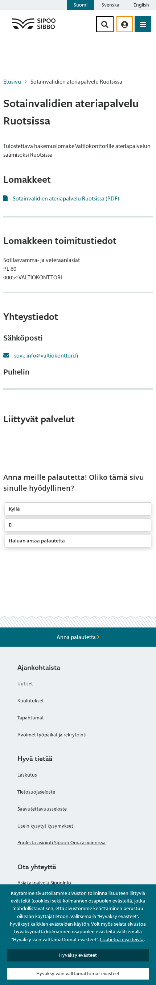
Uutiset (25, 683)
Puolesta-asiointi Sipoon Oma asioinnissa (61, 842)
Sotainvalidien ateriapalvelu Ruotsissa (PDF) (66, 198)
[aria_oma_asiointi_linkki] (124, 24)
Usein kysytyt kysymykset (45, 826)
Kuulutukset (30, 700)
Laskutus (27, 774)
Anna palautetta (77, 637)
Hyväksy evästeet (78, 955)
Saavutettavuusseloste (42, 809)
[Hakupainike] (105, 24)
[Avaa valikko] (143, 24)
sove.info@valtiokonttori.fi (46, 355)
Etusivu (12, 81)
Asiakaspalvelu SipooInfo (44, 882)
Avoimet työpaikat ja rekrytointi (51, 734)
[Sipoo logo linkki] (34, 28)
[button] (78, 508)
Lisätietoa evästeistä (122, 939)
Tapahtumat (30, 717)
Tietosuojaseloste (36, 792)
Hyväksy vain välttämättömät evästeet (78, 973)
